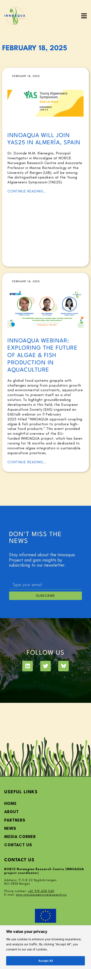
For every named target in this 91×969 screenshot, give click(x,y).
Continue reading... (26, 191)
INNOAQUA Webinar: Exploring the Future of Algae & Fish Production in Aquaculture (42, 355)
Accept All (45, 960)
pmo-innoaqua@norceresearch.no (41, 895)
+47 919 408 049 (41, 891)
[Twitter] (45, 666)
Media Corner (20, 836)
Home (10, 803)
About (11, 811)
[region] (45, 947)
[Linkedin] (27, 666)
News (10, 828)
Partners (14, 820)
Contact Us (18, 844)
